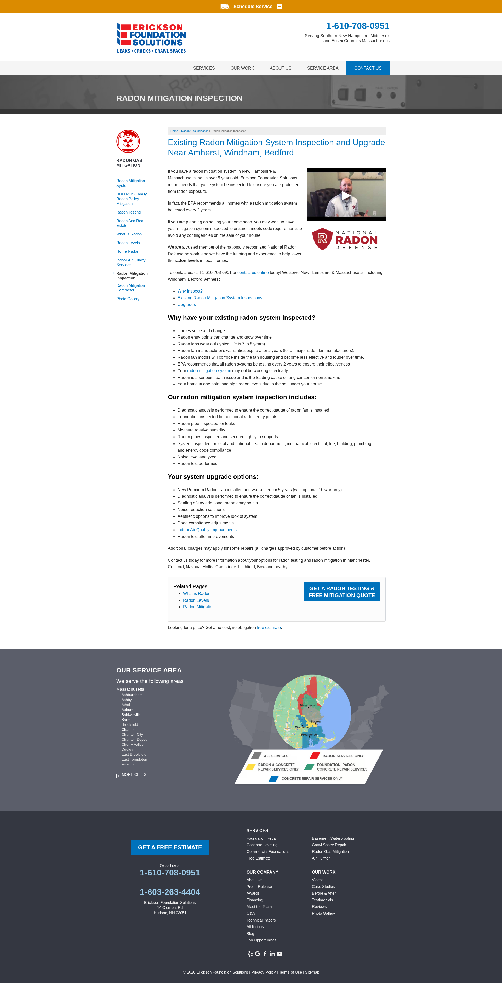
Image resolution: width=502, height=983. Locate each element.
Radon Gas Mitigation (129, 162)
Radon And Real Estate (130, 223)
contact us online (253, 272)
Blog (250, 933)
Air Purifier (321, 858)
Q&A (251, 913)
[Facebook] (265, 954)
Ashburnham (132, 695)
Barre (126, 719)
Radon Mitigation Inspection (132, 275)
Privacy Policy (263, 972)
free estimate (269, 627)
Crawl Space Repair (329, 844)
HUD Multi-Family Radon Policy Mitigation (131, 199)
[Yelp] (250, 954)
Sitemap (312, 972)
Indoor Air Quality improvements (207, 529)
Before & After (324, 893)
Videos (318, 880)
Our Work (242, 68)
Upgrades (187, 304)
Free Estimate (259, 858)
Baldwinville (131, 714)
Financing (255, 900)
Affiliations (255, 926)
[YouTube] (279, 954)
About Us (281, 68)
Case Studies (323, 886)
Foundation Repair (262, 838)
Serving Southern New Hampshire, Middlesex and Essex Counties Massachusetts (347, 38)
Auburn (128, 709)
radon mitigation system (209, 370)
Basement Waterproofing (333, 838)
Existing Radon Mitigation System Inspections (220, 298)
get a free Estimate (170, 847)
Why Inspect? (190, 291)
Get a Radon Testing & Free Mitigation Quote (342, 592)
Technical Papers (261, 920)
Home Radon (127, 251)
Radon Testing (128, 212)
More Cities (134, 774)
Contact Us (368, 68)
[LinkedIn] (272, 954)
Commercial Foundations (268, 851)
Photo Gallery (128, 298)
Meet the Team (259, 906)
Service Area (323, 68)
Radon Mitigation (199, 607)
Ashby (127, 700)
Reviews (319, 906)
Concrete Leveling (262, 844)
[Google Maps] (257, 954)
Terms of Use (290, 972)
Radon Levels (196, 600)
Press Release (259, 886)
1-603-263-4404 (170, 892)
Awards (253, 893)
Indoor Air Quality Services (131, 262)
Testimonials (322, 900)
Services (204, 68)
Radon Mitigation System (130, 183)
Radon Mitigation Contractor (130, 287)
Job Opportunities (262, 940)
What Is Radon (129, 234)
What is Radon (196, 593)
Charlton (129, 729)
